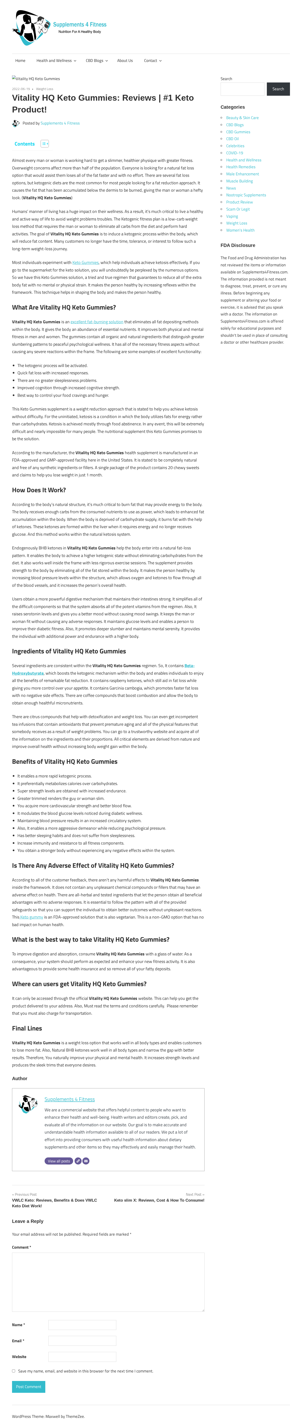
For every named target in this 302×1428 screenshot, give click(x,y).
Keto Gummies (85, 262)
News (231, 188)
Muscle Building (239, 181)
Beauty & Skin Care (242, 118)
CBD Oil (232, 139)
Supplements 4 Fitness (60, 123)
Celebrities (235, 146)
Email (18, 1341)
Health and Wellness (54, 60)
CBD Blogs (94, 60)
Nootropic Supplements (246, 195)
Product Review (239, 202)
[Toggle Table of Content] (42, 144)
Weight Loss (44, 88)
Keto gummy (31, 917)
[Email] (85, 1161)
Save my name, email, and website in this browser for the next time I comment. (85, 1371)
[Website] (78, 1161)
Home (20, 60)
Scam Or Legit (238, 209)
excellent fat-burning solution (97, 322)
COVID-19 (234, 153)
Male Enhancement (242, 174)
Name (18, 1325)
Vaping (232, 216)
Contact (150, 60)
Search (226, 79)
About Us (125, 60)
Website (19, 1357)
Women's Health (240, 230)
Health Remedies (241, 167)
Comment (21, 1247)
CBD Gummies (238, 132)
